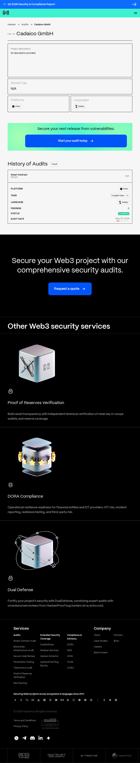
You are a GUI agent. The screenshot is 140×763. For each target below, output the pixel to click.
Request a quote (66, 288)
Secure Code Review (24, 656)
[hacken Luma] (48, 738)
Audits (25, 25)
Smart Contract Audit (24, 641)
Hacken (12, 25)
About (97, 635)
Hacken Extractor (49, 656)
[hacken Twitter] (16, 738)
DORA (70, 645)
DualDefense (47, 645)
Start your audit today (73, 141)
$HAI (116, 641)
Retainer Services (49, 650)
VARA (70, 656)
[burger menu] (135, 13)
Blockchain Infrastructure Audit (23, 648)
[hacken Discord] (32, 738)
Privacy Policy (20, 726)
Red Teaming (20, 683)
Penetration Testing (23, 662)
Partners (118, 635)
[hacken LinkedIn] (40, 738)
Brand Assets (101, 653)
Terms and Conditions (24, 721)
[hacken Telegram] (24, 738)
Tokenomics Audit (22, 668)
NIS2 (69, 650)
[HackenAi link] (24, 756)
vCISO (70, 668)
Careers (98, 647)
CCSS (70, 662)
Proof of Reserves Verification (22, 675)
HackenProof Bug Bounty (49, 664)
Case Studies (101, 641)
